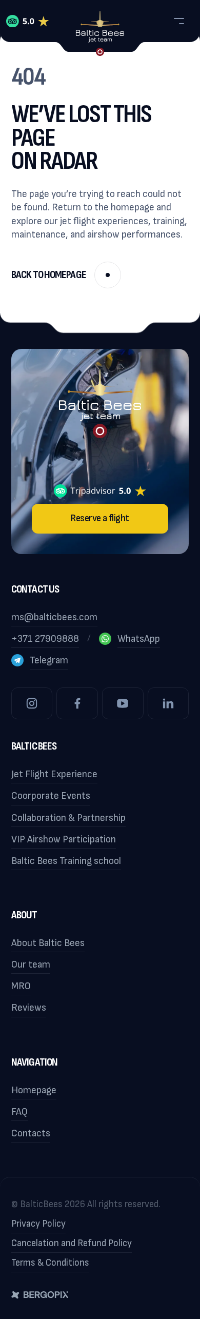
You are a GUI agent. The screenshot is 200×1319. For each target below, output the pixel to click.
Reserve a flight (100, 518)
